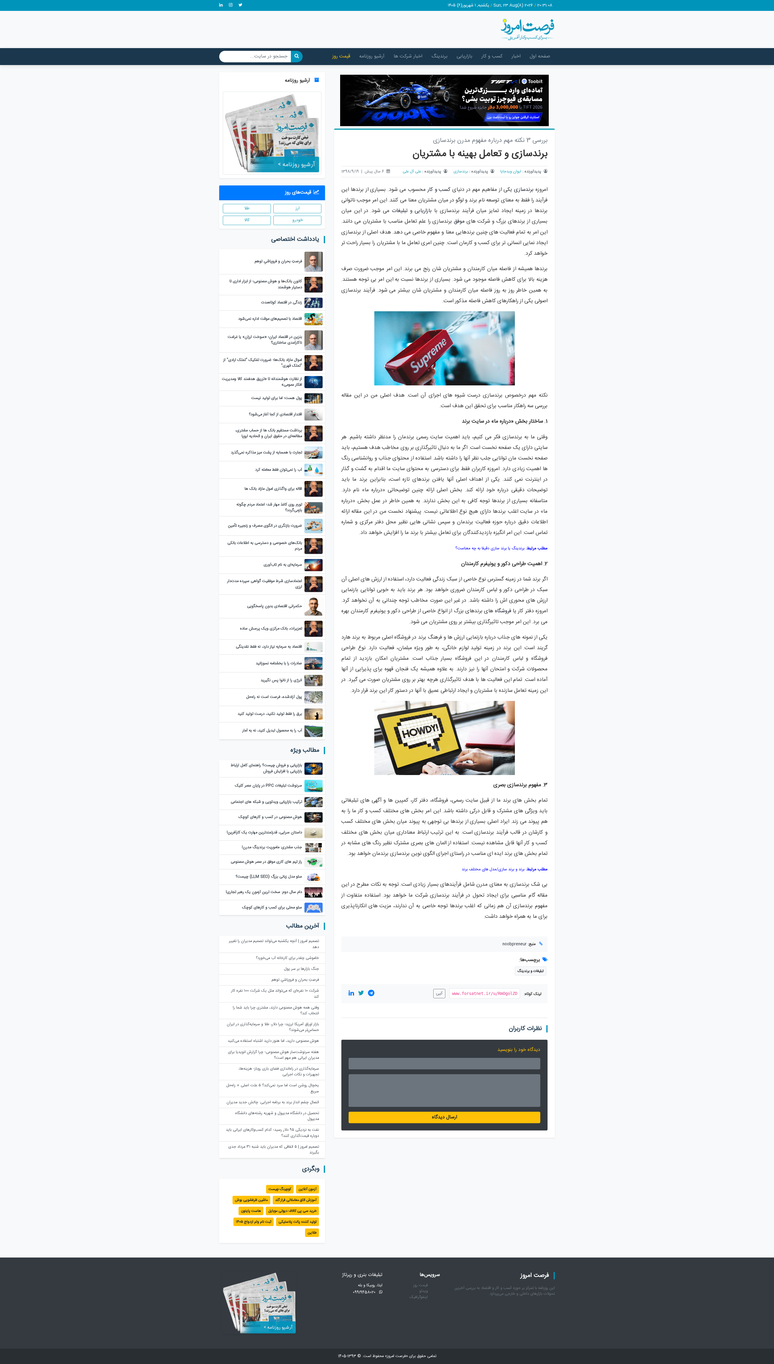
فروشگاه (503, 611)
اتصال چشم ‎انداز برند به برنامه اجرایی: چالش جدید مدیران (272, 1102)
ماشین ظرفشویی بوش (251, 1200)
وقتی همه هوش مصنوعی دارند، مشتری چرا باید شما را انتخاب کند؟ (276, 1011)
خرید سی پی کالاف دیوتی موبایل (292, 1211)
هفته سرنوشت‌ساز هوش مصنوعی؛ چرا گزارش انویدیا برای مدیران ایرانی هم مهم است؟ (273, 1055)
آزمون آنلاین (307, 1189)
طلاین (312, 1233)
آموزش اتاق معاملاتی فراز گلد (296, 1200)
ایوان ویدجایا (510, 171)
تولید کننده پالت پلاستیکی (297, 1222)
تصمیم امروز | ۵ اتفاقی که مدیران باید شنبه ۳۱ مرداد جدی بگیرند (273, 1150)
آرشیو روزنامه (372, 56)
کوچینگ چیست (279, 1189)
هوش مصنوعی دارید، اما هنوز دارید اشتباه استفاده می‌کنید (273, 1041)
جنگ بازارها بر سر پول (301, 969)
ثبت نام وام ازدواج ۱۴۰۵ (253, 1222)
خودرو (297, 220)
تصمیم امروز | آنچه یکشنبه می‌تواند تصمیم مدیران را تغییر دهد (274, 944)
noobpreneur (514, 944)
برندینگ (439, 56)
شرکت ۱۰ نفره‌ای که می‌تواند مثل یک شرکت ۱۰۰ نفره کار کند (275, 994)
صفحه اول (540, 56)
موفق (459, 221)
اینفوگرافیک (419, 1297)
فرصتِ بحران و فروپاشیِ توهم (295, 980)
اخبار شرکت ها (408, 56)
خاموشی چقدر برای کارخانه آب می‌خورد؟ (287, 958)
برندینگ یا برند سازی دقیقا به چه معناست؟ (490, 548)
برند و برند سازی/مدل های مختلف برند (493, 869)
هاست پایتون (251, 1211)
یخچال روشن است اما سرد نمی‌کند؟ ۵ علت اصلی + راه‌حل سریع (272, 1088)
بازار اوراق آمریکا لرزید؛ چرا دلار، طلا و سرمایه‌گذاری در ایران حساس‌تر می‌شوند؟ (273, 1027)
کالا (246, 220)
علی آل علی (412, 171)
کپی (439, 993)
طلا (246, 208)
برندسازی (461, 171)
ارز (297, 208)
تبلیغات (400, 211)
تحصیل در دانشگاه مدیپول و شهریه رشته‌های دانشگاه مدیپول (277, 1116)
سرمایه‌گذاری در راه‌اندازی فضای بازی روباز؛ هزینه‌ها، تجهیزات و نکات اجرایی (279, 1072)
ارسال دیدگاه (444, 1117)
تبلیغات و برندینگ (531, 971)
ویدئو (423, 1291)
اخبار (516, 56)
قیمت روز (341, 56)
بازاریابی (464, 56)
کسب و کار (491, 56)
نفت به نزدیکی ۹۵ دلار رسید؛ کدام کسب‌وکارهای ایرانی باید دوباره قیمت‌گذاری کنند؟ (272, 1133)
